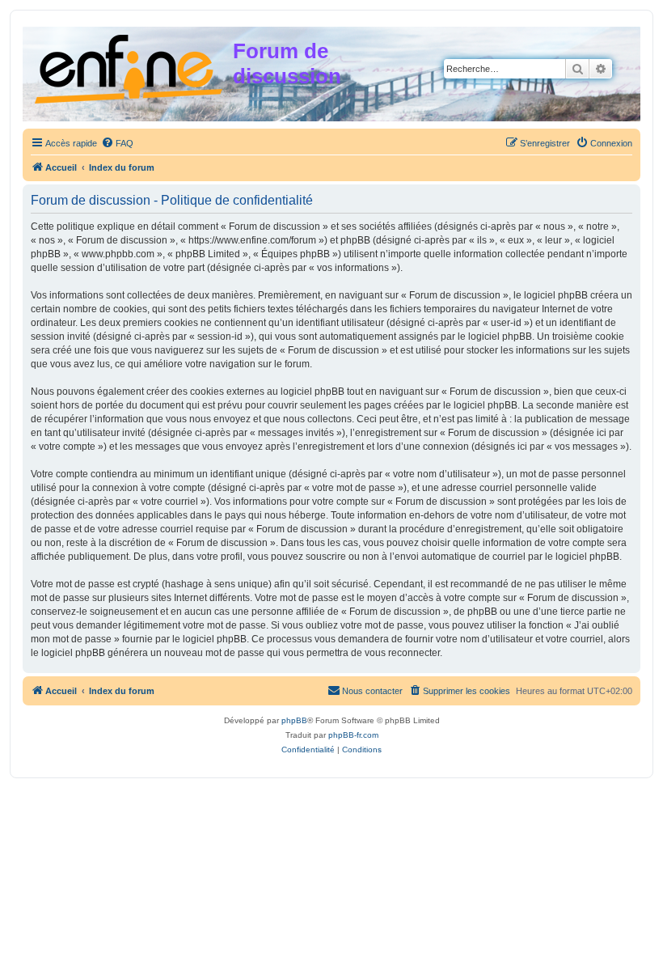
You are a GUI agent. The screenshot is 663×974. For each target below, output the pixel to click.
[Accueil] (130, 66)
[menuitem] (117, 143)
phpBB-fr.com (353, 734)
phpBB (294, 720)
